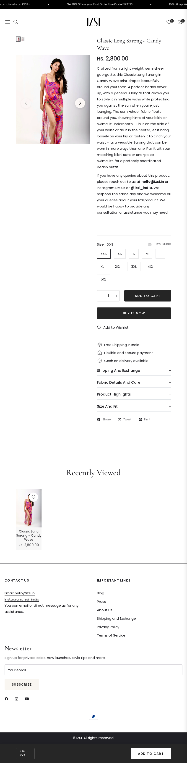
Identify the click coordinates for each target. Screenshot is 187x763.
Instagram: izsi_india (22, 599)
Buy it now (134, 313)
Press (101, 601)
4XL (150, 266)
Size (22, 751)
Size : (105, 244)
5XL (103, 279)
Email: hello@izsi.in (20, 593)
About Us (104, 610)
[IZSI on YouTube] (28, 698)
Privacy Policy (108, 626)
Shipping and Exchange (116, 618)
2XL (117, 266)
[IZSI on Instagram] (18, 698)
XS (120, 253)
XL (102, 266)
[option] (53, 99)
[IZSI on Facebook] (7, 698)
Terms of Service (111, 635)
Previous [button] (26, 103)
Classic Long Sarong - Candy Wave (29, 535)
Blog (100, 593)
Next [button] (80, 103)
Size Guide (163, 244)
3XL (134, 266)
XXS (104, 253)
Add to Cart (151, 753)
